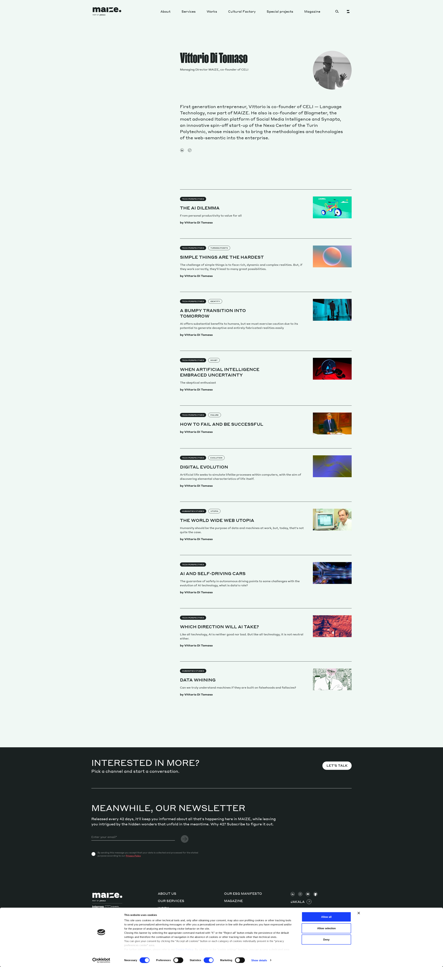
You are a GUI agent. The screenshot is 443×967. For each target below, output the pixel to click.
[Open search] (337, 11)
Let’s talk (337, 765)
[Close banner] (359, 913)
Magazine (312, 11)
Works (212, 11)
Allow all (326, 916)
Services (189, 11)
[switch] (178, 960)
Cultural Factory (242, 11)
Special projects (280, 11)
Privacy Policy (133, 855)
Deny (326, 939)
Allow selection (326, 928)
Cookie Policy (184, 949)
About (165, 11)
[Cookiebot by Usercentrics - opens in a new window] (101, 960)
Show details (259, 960)
